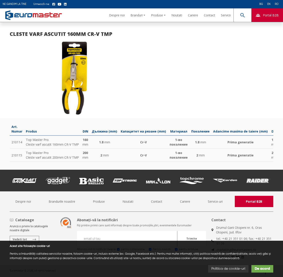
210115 (16, 155)
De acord (262, 269)
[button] (138, 15)
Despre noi (117, 15)
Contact (209, 15)
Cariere (193, 15)
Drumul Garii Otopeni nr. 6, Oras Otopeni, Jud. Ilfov (239, 229)
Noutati (176, 15)
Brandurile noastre (62, 201)
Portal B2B (254, 201)
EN (268, 4)
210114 (16, 142)
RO (277, 4)
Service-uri (215, 201)
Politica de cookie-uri (228, 269)
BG (261, 4)
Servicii (226, 15)
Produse (99, 201)
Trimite (191, 238)
